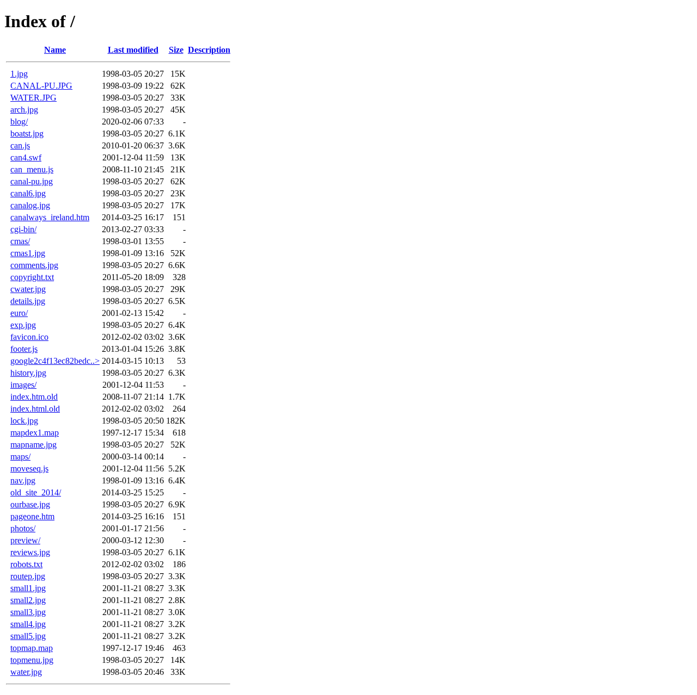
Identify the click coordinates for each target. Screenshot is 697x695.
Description (209, 49)
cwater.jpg (28, 289)
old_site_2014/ (35, 492)
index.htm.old (34, 396)
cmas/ (20, 241)
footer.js (24, 348)
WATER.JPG (33, 97)
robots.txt (26, 564)
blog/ (19, 121)
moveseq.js (29, 468)
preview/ (25, 540)
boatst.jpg (27, 133)
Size (176, 49)
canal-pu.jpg (31, 181)
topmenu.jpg (31, 660)
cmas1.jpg (27, 253)
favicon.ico (29, 337)
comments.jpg (34, 265)
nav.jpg (22, 480)
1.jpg (19, 73)
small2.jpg (28, 600)
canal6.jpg (28, 193)
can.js (20, 145)
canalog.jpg (30, 205)
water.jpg (26, 672)
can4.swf (25, 157)
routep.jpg (27, 576)
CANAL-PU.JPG (41, 85)
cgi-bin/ (23, 229)
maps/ (20, 456)
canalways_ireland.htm (49, 217)
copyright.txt (32, 277)
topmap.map (31, 648)
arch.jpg (24, 109)
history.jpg (28, 372)
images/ (23, 384)
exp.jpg (23, 325)
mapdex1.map (34, 432)
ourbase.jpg (30, 504)
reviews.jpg (30, 552)
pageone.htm (32, 516)
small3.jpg (28, 612)
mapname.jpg (33, 444)
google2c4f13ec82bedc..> (55, 360)
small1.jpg (28, 588)
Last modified (133, 49)
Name (55, 49)
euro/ (19, 313)
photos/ (22, 528)
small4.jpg (28, 624)
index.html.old (35, 408)
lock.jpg (24, 420)
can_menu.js (31, 169)
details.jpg (27, 301)
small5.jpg (28, 636)
